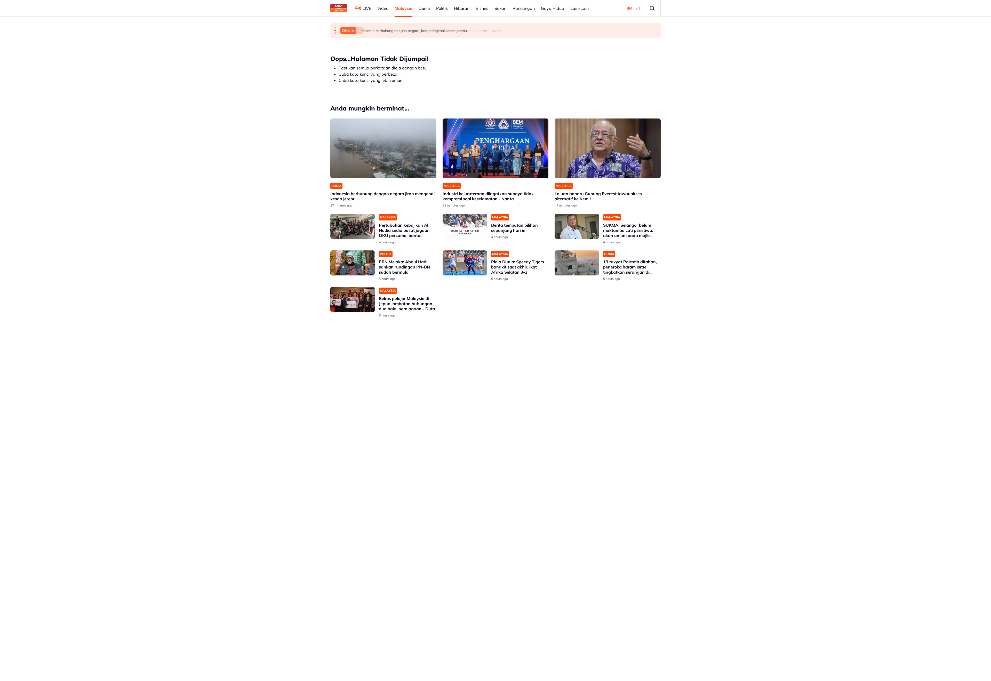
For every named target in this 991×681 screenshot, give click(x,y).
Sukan (500, 8)
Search (652, 8)
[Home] (338, 8)
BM (629, 8)
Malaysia (403, 8)
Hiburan (461, 8)
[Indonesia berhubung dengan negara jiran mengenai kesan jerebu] (383, 148)
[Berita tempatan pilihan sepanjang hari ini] (465, 226)
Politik (442, 8)
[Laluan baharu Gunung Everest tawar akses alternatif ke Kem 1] (608, 148)
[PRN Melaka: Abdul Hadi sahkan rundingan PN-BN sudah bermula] (352, 262)
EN (637, 8)
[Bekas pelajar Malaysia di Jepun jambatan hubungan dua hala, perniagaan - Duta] (352, 299)
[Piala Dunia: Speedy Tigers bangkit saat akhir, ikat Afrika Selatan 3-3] (465, 262)
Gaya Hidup (552, 8)
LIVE (367, 8)
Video (382, 8)
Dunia (424, 8)
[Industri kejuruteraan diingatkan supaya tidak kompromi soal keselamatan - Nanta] (496, 148)
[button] (335, 28)
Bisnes (482, 8)
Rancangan (524, 8)
